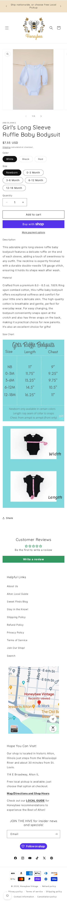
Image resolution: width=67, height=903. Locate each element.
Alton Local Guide (17, 593)
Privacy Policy (15, 632)
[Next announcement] (60, 6)
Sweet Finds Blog (17, 601)
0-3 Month (33, 172)
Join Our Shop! (16, 647)
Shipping (6, 147)
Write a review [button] (33, 559)
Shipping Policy (16, 617)
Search (11, 655)
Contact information (24, 896)
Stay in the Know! (17, 609)
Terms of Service (17, 640)
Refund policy (49, 886)
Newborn (12, 172)
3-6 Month (13, 180)
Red (42, 159)
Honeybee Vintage (29, 886)
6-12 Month (36, 180)
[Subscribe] (56, 834)
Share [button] (9, 518)
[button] (7, 28)
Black (27, 159)
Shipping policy (54, 891)
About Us (12, 586)
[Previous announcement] (6, 6)
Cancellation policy (47, 896)
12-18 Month (14, 187)
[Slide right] (41, 116)
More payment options (33, 232)
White (9, 159)
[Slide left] (26, 116)
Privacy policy (15, 891)
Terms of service (34, 891)
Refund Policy (15, 624)
